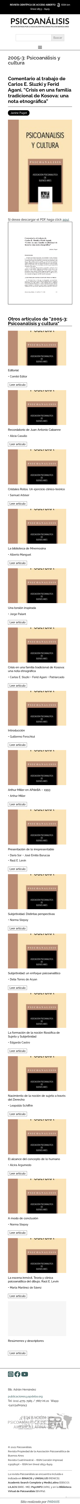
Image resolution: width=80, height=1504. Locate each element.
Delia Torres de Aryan (23, 979)
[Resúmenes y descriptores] (37, 1318)
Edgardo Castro (20, 1042)
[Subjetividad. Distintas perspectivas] (37, 891)
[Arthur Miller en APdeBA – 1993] (37, 767)
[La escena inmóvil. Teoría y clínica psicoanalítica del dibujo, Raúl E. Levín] (37, 1255)
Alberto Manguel (20, 554)
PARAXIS (53, 1502)
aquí (66, 219)
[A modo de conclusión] (37, 1195)
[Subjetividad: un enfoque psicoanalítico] (37, 950)
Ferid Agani (39, 677)
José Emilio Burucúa (37, 855)
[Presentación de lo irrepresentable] (37, 826)
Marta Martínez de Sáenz (26, 1287)
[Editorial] (37, 347)
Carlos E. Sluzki (19, 677)
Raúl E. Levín (18, 860)
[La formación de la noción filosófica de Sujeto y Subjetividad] (37, 1010)
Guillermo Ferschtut (22, 736)
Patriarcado (57, 677)
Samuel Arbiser (19, 495)
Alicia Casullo (18, 435)
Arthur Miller (17, 795)
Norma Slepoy (19, 919)
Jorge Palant (18, 614)
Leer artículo (17, 384)
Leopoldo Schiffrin (21, 1105)
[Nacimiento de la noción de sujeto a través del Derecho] (37, 1073)
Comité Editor (18, 376)
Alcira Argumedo (20, 1165)
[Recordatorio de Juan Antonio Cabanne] (37, 407)
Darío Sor (16, 855)
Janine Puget (18, 112)
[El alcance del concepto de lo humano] (37, 1136)
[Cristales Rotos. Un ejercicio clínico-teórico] (37, 466)
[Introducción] (37, 707)
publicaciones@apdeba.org (25, 1396)
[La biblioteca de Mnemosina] (37, 526)
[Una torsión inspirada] (37, 585)
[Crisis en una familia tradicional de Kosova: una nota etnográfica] (37, 644)
